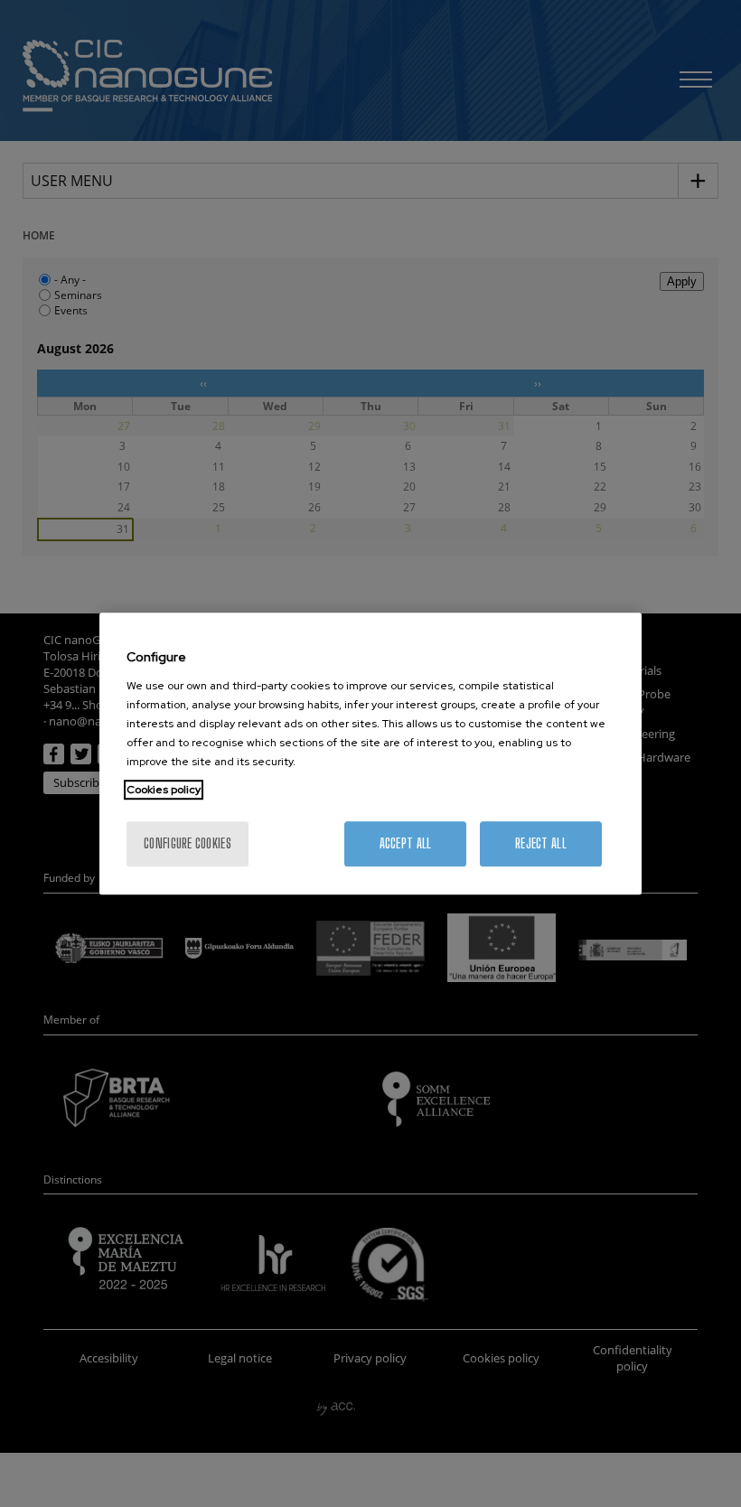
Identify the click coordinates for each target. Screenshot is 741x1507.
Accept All (406, 843)
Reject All (541, 843)
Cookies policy (164, 789)
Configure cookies (187, 843)
